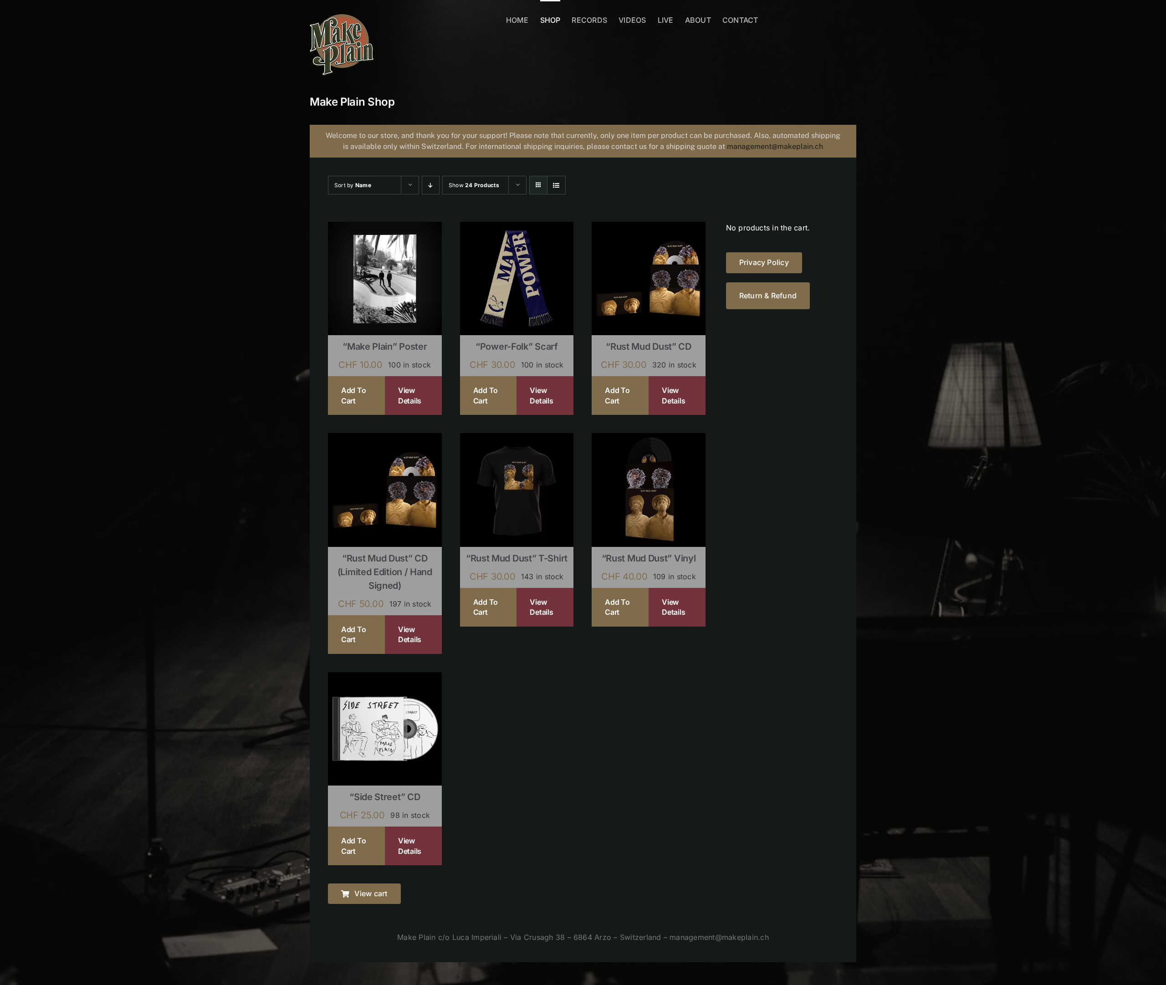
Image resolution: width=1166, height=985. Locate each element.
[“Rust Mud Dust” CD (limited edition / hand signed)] (385, 439)
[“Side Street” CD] (385, 678)
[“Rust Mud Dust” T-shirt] (517, 439)
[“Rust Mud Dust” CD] (649, 227)
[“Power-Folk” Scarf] (517, 227)
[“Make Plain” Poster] (385, 227)
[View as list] (556, 185)
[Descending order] (431, 185)
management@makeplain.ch (775, 146)
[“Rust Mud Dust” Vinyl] (649, 439)
